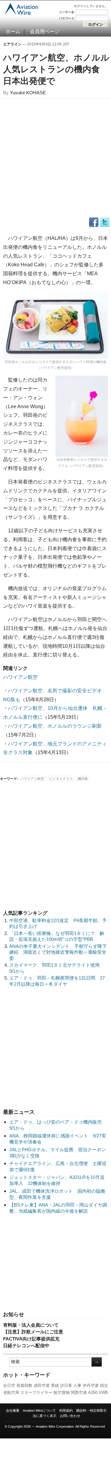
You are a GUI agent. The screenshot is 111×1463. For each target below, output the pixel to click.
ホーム (13, 31)
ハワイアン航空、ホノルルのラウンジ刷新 (55, 726)
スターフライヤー (36, 1392)
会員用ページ (45, 31)
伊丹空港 (91, 1385)
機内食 (83, 778)
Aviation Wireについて (39, 1410)
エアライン (12, 44)
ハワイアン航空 (20, 677)
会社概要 (12, 1410)
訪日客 (66, 1385)
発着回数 (24, 1385)
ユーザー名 (66, 12)
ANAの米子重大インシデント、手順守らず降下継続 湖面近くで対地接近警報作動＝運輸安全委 (58, 952)
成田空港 (42, 1385)
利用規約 (66, 1410)
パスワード (66, 18)
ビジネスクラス (61, 778)
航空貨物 (62, 1392)
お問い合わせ (70, 1416)
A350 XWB (98, 1392)
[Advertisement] (55, 1263)
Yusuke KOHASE (28, 92)
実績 (55, 1385)
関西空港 (79, 1392)
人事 (77, 1385)
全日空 (9, 1385)
